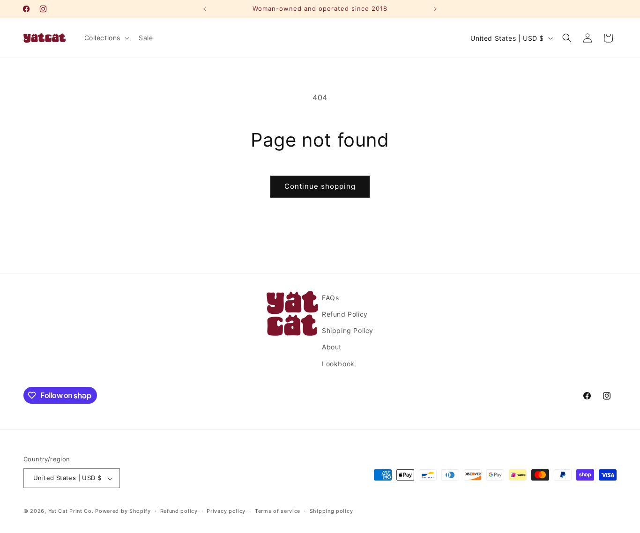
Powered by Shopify (123, 511)
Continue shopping (320, 186)
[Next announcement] (435, 9)
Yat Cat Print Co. (71, 511)
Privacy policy (226, 511)
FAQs (330, 298)
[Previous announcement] (204, 9)
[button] (106, 38)
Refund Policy (345, 314)
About (332, 347)
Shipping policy (331, 511)
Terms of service (277, 511)
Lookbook (338, 364)
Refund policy (179, 511)
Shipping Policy (347, 331)
